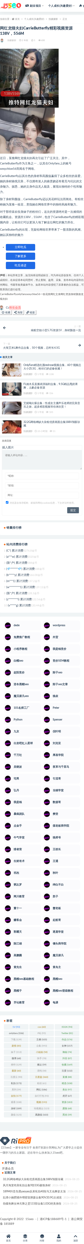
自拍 (16, 1096)
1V (16, 1027)
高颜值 (41, 1115)
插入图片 (8, 447)
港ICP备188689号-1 (53, 1219)
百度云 (16, 1077)
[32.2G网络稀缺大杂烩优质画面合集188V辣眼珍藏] (11, 427)
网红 (63, 294)
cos (42, 1027)
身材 (16, 1108)
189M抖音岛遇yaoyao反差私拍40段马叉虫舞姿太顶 (34, 1191)
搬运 (41, 1064)
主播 (41, 1039)
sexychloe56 (33, 294)
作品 (67, 1039)
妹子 (16, 1052)
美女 (67, 1089)
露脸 (67, 1108)
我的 (58, 1240)
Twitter (67, 1033)
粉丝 (41, 1083)
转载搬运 (41, 1108)
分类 (25, 1240)
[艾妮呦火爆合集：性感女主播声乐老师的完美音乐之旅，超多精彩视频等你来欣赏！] (11, 408)
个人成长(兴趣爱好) (34, 19)
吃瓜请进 (20, 265)
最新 (16, 1071)
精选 (67, 1083)
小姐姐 (41, 1052)
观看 (16, 1102)
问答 (42, 1240)
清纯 (41, 1071)
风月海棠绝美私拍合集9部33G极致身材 (27, 1185)
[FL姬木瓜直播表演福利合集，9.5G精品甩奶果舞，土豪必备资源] (11, 389)
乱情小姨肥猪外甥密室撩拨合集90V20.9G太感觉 (32, 1197)
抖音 (67, 1058)
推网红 (51, 294)
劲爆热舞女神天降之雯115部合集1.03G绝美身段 (32, 1203)
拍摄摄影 (53, 19)
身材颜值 (76, 294)
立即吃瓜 (20, 247)
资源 (68, 294)
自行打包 (42, 1096)
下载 (16, 1039)
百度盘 (41, 1077)
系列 (16, 1089)
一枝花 (44, 294)
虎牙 (67, 1096)
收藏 (7, 312)
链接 (32, 312)
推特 (16, 1064)
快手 (41, 1058)
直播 (67, 1077)
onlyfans (21, 294)
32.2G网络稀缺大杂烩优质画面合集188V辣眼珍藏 (33, 1179)
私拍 (16, 1083)
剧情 (16, 1046)
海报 (19, 312)
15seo (29, 1219)
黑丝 (67, 1115)
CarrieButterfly (8, 294)
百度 (67, 1071)
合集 (41, 1046)
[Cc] (2, 40)
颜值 (16, 1115)
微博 (16, 1058)
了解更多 (20, 256)
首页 (17, 19)
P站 (42, 1033)
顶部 (75, 1240)
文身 (58, 294)
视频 (41, 1102)
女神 (67, 1046)
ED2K (67, 1027)
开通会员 (8, 1168)
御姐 (67, 1052)
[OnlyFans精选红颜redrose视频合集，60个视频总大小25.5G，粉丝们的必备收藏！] (11, 370)
